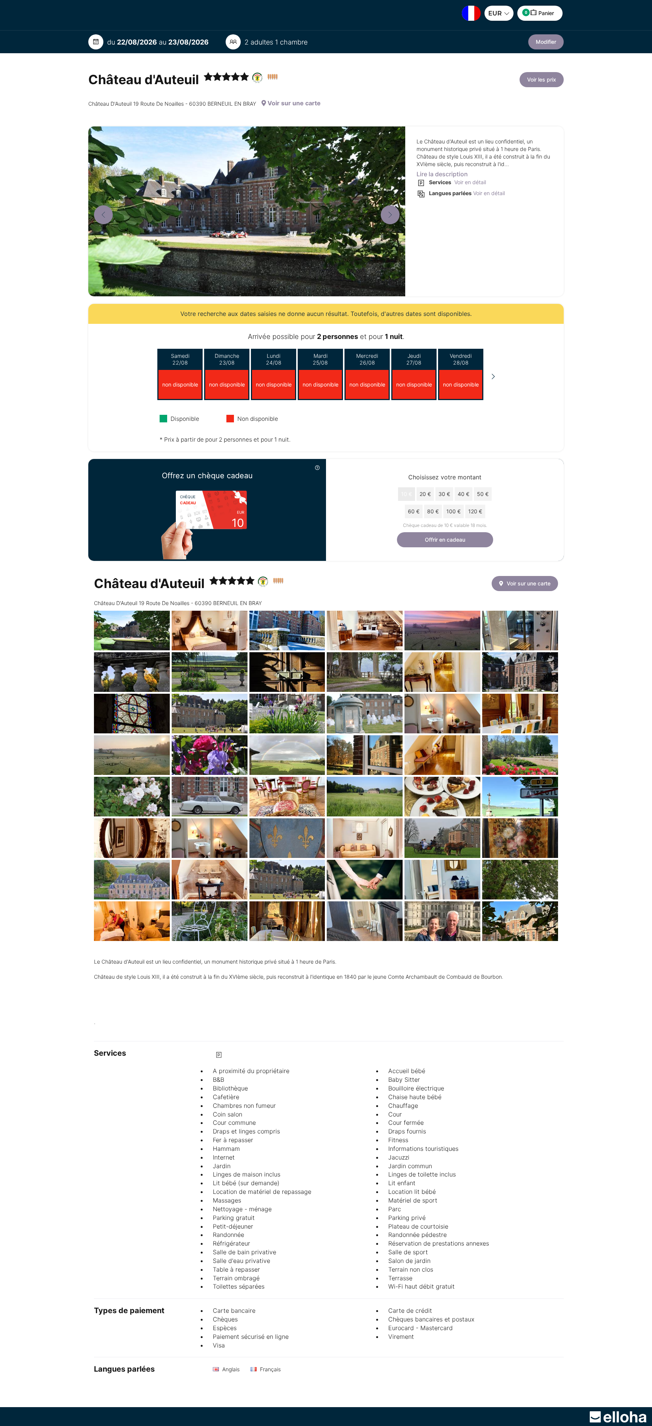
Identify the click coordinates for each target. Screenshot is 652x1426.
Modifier (546, 41)
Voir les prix (541, 79)
